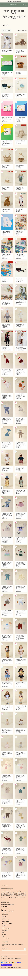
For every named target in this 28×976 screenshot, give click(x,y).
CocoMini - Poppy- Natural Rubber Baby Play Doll (7, 753)
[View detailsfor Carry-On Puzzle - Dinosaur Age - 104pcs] (7, 245)
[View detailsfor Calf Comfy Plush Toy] (7, 200)
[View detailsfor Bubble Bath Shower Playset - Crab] (21, 85)
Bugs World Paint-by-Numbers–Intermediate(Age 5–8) (7, 142)
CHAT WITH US (4, 906)
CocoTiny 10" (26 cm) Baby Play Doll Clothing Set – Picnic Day (20, 874)
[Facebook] (2, 910)
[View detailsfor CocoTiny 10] (7, 766)
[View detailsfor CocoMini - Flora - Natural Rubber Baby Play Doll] (21, 720)
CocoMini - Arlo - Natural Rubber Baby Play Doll (7, 730)
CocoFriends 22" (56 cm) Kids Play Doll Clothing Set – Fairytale (7, 564)
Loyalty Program (5, 921)
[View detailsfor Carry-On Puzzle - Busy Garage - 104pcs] (21, 222)
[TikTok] (12, 910)
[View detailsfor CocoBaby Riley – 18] (21, 481)
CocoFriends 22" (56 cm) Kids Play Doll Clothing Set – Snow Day (20, 612)
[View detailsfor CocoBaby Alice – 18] (7, 458)
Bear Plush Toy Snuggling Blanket (20, 51)
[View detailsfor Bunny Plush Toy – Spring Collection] (21, 178)
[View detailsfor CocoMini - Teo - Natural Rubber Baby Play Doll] (21, 743)
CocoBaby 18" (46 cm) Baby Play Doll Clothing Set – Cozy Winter (6, 371)
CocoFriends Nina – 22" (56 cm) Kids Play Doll (7, 684)
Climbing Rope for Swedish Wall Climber (21, 348)
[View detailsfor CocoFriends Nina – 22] (7, 673)
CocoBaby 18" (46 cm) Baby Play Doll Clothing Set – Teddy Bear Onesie (21, 444)
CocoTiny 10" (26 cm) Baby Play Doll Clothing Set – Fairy (20, 825)
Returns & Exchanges (7, 923)
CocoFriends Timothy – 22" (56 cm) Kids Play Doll (21, 707)
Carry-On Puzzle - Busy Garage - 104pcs (20, 232)
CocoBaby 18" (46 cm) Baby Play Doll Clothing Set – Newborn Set (6, 420)
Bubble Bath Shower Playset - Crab (20, 95)
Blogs (3, 936)
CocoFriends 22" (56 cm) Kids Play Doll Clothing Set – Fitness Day (21, 564)
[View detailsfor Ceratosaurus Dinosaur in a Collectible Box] (21, 269)
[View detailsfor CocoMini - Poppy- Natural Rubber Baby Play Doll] (7, 743)
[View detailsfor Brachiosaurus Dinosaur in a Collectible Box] (7, 85)
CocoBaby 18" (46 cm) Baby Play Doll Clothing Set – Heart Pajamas (7, 396)
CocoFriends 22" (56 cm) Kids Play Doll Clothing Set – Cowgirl (20, 539)
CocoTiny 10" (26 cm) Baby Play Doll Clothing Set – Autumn (6, 777)
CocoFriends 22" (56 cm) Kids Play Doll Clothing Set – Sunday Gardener (20, 637)
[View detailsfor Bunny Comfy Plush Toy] (21, 132)
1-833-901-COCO (5, 902)
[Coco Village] (14, 4)
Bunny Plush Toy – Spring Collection (20, 188)
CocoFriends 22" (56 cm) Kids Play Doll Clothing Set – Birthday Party (20, 515)
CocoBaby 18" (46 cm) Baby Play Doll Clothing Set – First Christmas (20, 371)
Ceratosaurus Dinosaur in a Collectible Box (19, 279)
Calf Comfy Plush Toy (6, 210)
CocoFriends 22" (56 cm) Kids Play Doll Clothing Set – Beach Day (7, 515)
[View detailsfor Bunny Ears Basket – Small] (7, 178)
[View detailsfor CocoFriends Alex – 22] (7, 650)
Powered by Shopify (18, 967)
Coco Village (11, 967)
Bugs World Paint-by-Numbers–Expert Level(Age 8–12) (21, 119)
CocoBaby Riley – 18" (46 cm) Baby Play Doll (20, 491)
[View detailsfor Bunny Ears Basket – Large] (7, 156)
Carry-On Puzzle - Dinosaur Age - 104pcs (6, 256)
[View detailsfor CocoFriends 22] (7, 504)
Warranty (4, 925)
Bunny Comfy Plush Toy (20, 141)
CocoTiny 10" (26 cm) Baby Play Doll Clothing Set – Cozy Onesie (6, 826)
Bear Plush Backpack (7, 50)
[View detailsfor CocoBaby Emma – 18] (21, 458)
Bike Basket (18, 72)
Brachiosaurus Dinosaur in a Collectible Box (5, 95)
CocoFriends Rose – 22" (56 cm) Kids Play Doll (7, 707)
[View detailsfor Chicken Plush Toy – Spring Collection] (21, 315)
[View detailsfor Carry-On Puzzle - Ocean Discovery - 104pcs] (21, 245)
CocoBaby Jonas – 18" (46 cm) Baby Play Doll (6, 491)
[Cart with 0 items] (25, 4)
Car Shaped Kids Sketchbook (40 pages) (6, 232)
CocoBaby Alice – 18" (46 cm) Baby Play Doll (7, 468)
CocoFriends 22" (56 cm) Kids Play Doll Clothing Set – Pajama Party (7, 588)
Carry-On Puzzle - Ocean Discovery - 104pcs (20, 256)
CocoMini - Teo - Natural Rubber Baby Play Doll (20, 753)
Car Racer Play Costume (19, 210)
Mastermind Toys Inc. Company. (17, 897)
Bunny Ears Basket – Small (6, 188)
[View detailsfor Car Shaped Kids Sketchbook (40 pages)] (7, 222)
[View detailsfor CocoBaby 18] (7, 360)
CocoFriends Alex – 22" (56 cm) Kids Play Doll (7, 660)
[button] (25, 4)
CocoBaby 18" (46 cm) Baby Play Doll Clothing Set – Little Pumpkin (20, 396)
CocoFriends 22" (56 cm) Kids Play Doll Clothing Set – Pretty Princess (21, 588)
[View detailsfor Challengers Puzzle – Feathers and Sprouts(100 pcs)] (7, 292)
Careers (3, 927)
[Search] (23, 4)
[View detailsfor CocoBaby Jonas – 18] (7, 481)
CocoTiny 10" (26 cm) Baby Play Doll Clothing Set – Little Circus (6, 850)
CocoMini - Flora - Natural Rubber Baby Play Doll (20, 730)
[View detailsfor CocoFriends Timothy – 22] (21, 697)
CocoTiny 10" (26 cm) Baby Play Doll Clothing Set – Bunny (7, 801)
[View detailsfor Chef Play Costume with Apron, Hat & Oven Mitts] (7, 315)
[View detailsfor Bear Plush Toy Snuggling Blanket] (21, 41)
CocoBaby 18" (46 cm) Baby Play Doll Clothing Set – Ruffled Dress (20, 420)
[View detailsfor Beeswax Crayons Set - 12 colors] (7, 63)
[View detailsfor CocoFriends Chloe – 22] (21, 650)
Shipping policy (4, 960)
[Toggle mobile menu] (4, 5)
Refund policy (4, 958)
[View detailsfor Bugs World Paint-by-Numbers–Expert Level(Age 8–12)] (21, 108)
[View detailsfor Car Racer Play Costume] (21, 200)
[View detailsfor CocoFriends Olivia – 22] (21, 673)
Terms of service (17, 958)
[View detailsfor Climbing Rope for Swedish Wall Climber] (21, 338)
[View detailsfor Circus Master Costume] (7, 338)
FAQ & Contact (5, 920)
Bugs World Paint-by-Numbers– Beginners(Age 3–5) (7, 119)
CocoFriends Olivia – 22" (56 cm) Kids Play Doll (21, 684)
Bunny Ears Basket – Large (6, 166)
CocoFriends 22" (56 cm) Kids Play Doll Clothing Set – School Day (7, 612)
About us (4, 918)
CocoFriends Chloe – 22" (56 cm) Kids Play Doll (21, 660)
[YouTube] (9, 910)
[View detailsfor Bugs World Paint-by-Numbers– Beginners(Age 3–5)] (7, 108)
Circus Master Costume (5, 348)
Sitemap (4, 916)
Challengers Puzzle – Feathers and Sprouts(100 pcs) (7, 302)
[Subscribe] (25, 949)
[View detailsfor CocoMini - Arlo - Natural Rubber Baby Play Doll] (7, 720)
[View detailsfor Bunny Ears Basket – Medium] (21, 156)
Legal (3, 932)
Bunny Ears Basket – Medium (20, 166)
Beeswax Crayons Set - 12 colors (7, 73)
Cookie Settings (5, 938)
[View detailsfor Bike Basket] (21, 63)
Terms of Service (6, 928)
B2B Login (4, 934)
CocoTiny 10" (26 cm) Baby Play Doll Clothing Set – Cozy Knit (20, 801)
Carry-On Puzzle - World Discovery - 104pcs (6, 279)
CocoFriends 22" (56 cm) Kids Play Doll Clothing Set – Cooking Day (7, 539)
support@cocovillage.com (7, 904)
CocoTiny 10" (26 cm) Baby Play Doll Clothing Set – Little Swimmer (6, 874)
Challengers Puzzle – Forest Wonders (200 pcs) (21, 302)
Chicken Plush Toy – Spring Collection (20, 325)
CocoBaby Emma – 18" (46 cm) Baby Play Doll (20, 468)
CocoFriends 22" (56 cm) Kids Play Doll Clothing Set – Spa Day (7, 637)
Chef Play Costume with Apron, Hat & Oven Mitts (6, 325)
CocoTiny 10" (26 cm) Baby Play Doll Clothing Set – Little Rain (20, 850)
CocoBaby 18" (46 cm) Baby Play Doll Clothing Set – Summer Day (6, 444)
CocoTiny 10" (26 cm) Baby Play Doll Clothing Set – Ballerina (20, 777)
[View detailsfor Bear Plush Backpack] (7, 41)
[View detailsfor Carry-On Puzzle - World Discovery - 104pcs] (7, 269)
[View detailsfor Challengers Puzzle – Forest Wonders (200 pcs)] (21, 292)
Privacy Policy (5, 930)
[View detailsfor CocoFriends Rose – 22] (7, 697)
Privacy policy (10, 958)
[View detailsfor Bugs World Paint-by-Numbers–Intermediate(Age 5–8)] (7, 132)
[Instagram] (5, 910)
